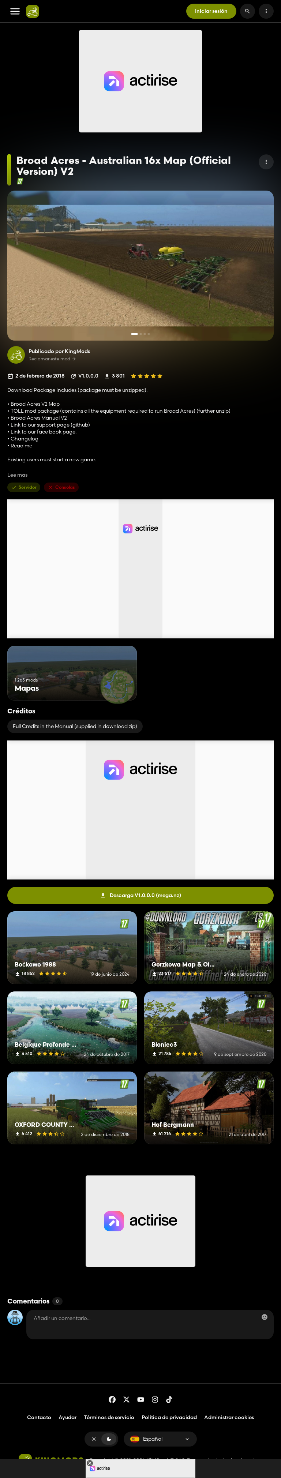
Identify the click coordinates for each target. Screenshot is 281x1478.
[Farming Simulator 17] (19, 181)
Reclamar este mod (49, 358)
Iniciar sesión (211, 11)
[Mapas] (117, 687)
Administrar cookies (229, 1417)
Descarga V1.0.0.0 (145, 895)
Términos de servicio (109, 1417)
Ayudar (67, 1417)
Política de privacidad (169, 1417)
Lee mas (17, 475)
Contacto (39, 1417)
